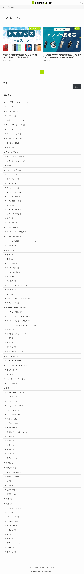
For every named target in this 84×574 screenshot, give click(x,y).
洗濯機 (10, 441)
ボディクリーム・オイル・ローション (21, 325)
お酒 (10, 259)
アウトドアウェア (14, 129)
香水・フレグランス (15, 351)
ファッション (12, 356)
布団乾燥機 (12, 427)
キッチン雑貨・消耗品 (16, 157)
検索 (5, 83)
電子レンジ (12, 458)
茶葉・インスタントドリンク (18, 298)
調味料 (11, 547)
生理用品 (11, 338)
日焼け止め (12, 223)
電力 (9, 499)
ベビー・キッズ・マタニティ (18, 365)
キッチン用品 (12, 152)
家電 (9, 388)
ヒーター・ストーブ (15, 406)
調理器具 (11, 165)
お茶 (10, 255)
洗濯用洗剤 (12, 490)
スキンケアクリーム (15, 192)
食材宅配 (11, 552)
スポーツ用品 (12, 227)
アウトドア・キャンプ (15, 125)
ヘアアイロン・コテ (15, 410)
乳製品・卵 (12, 526)
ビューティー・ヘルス (16, 307)
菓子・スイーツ (13, 543)
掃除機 (10, 436)
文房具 (10, 481)
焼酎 (10, 294)
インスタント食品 (14, 508)
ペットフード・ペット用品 (17, 379)
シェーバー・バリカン (16, 392)
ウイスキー (12, 263)
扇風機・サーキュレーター (17, 432)
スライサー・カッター (16, 161)
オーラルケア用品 (14, 312)
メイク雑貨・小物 (14, 201)
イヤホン (11, 116)
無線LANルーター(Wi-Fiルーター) (19, 120)
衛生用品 (11, 347)
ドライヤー (12, 401)
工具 (10, 106)
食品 (9, 503)
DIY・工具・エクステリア (17, 102)
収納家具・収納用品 (15, 143)
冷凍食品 (11, 530)
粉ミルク (11, 374)
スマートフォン (13, 245)
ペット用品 (12, 383)
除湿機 (10, 454)
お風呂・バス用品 (14, 472)
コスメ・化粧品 (13, 170)
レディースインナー (15, 360)
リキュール (12, 276)
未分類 (9, 463)
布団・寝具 (12, 147)
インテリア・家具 (14, 138)
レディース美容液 (14, 214)
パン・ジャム (13, 517)
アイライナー (13, 179)
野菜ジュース (13, 303)
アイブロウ (12, 174)
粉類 (10, 539)
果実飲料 (11, 281)
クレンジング (13, 183)
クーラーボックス (14, 134)
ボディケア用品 (13, 196)
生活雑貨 (11, 467)
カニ (10, 512)
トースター (12, 397)
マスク (10, 329)
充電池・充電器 (13, 419)
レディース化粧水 (14, 209)
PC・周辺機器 (12, 111)
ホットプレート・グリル (16, 414)
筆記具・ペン (13, 494)
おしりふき (12, 370)
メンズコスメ (13, 205)
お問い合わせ (50, 567)
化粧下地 (11, 218)
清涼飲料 (11, 290)
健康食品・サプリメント (16, 334)
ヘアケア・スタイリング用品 (18, 321)
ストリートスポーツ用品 (16, 232)
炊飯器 (10, 445)
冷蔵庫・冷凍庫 (13, 423)
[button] (81, 2)
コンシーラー (13, 188)
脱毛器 (10, 449)
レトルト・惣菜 (13, 521)
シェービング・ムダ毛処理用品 (19, 316)
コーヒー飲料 (13, 268)
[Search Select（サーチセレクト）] (42, 2)
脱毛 (10, 343)
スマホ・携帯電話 (14, 236)
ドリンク (11, 250)
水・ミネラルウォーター (17, 285)
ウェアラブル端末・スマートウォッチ (21, 241)
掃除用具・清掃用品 (15, 477)
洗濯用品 (11, 485)
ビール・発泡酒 (13, 272)
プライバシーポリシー (37, 567)
